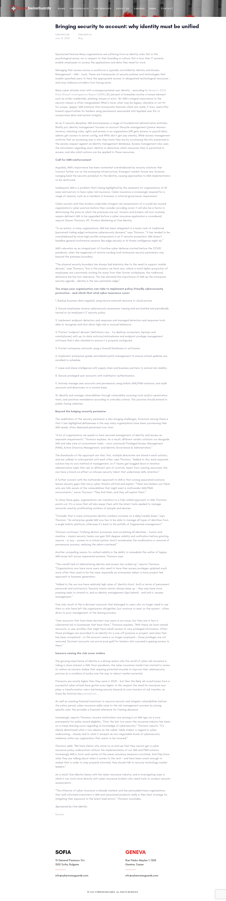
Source (59, 814)
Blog (80, 38)
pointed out (89, 693)
